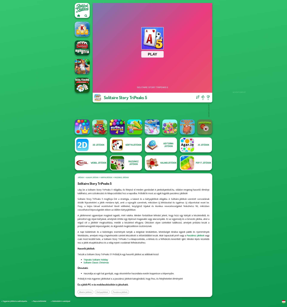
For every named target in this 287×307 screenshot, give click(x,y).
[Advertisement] (239, 48)
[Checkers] (204, 126)
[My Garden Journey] (134, 126)
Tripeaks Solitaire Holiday (96, 259)
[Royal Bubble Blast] (82, 126)
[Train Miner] (99, 126)
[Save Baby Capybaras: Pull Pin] (187, 126)
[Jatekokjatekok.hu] (78, 15)
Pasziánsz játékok (121, 177)
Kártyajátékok (106, 177)
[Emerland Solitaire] (82, 66)
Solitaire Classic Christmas (96, 262)
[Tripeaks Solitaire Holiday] (82, 29)
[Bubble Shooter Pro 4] (117, 126)
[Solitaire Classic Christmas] (82, 85)
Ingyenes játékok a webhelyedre (15, 301)
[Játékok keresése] (86, 15)
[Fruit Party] (169, 126)
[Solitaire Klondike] (82, 47)
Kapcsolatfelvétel (39, 301)
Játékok (81, 177)
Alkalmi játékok (92, 177)
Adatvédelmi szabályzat (61, 301)
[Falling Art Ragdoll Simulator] (152, 126)
